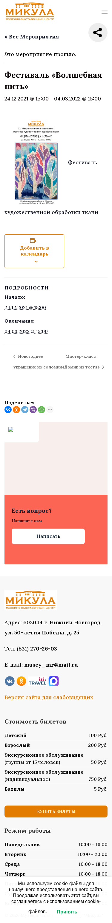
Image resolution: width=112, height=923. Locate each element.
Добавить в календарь (34, 251)
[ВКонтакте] (8, 409)
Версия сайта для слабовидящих (48, 697)
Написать (48, 536)
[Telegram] (24, 409)
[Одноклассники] (16, 409)
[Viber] (33, 409)
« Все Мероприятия (31, 36)
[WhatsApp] (41, 409)
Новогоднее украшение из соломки (37, 362)
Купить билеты (56, 811)
